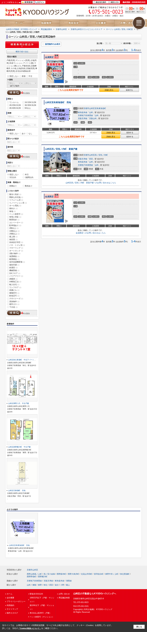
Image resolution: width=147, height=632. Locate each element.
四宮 (91, 159)
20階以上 (14, 234)
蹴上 (68, 585)
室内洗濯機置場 (17, 262)
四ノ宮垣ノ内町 (101, 155)
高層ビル (14, 290)
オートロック (16, 251)
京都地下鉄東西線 (85, 115)
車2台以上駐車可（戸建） (40, 613)
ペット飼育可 (16, 214)
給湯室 (13, 267)
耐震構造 (14, 259)
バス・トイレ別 (17, 245)
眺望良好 (14, 220)
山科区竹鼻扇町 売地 (16, 490)
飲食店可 (14, 296)
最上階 (13, 237)
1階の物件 (14, 253)
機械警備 (14, 270)
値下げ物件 (14, 86)
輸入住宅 (14, 284)
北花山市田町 (86, 574)
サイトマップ (12, 609)
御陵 (34, 585)
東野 (40, 585)
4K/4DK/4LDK (15, 108)
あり (24, 133)
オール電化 (15, 205)
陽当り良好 (15, 194)
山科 (91, 112)
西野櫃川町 (42, 576)
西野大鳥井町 (73, 574)
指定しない (14, 76)
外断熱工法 (15, 282)
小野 (62, 585)
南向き (13, 208)
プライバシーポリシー (16, 601)
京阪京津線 (82, 118)
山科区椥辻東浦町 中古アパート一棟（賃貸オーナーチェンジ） (33, 360)
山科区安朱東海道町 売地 (58, 102)
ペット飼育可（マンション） (42, 617)
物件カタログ (12, 613)
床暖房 (13, 279)
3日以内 (12, 177)
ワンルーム (14, 102)
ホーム (9, 594)
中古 (30, 76)
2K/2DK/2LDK (15, 105)
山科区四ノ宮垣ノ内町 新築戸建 (61, 149)
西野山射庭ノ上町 (34, 574)
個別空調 (14, 265)
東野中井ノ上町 (111, 574)
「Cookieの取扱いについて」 (29, 628)
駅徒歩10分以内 (36, 594)
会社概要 (10, 598)
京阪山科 (93, 118)
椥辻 (45, 585)
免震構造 (14, 256)
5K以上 (28, 108)
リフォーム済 (16, 200)
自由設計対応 (16, 242)
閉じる (139, 627)
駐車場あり (15, 225)
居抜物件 (14, 301)
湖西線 (69, 581)
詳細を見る (109, 90)
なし (30, 133)
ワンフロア (15, 287)
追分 (57, 585)
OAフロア (14, 273)
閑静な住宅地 (16, 197)
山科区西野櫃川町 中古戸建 (19, 447)
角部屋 (13, 239)
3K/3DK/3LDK (30, 105)
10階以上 (14, 231)
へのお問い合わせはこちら (91, 233)
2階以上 (13, 228)
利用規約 (10, 605)
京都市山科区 (89, 108)
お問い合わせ (64, 594)
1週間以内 (29, 177)
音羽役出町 (98, 574)
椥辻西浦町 (124, 574)
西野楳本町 (61, 574)
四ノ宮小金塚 (49, 574)
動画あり (28, 186)
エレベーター (16, 222)
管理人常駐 (15, 217)
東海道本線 (82, 112)
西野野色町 (31, 576)
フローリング (16, 248)
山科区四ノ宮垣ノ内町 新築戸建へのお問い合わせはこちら (91, 183)
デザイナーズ (16, 299)
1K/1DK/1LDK (30, 102)
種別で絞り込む (22, 51)
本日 (27, 174)
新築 (24, 76)
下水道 (13, 307)
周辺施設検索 (64, 598)
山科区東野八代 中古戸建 (18, 403)
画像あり (13, 186)
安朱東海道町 (100, 108)
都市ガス (14, 304)
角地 (12, 211)
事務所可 (14, 293)
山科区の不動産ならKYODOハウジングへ (94, 593)
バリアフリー (16, 276)
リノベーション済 (18, 203)
